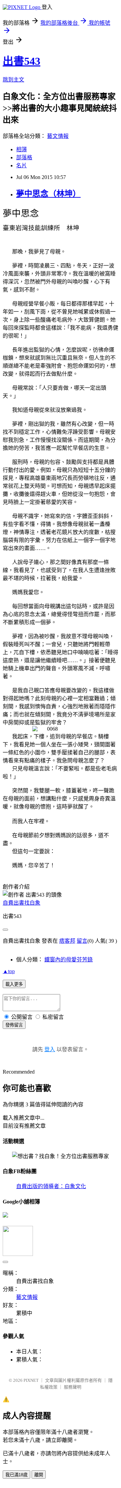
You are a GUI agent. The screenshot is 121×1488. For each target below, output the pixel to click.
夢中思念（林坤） (48, 193)
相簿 (21, 149)
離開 (38, 1474)
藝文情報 (58, 136)
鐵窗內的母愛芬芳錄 (68, 959)
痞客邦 (67, 941)
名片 (21, 165)
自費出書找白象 (21, 903)
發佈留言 (14, 1025)
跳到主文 (13, 79)
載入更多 (14, 984)
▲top (9, 971)
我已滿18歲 (16, 1474)
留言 (82, 941)
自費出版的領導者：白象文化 (51, 1186)
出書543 (21, 61)
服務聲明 (72, 1386)
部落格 (24, 157)
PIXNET (31, 1380)
